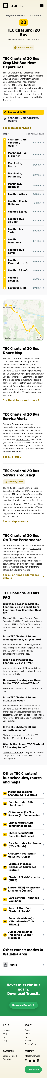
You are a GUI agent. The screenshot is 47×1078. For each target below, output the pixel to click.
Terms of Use (30, 1044)
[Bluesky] (30, 1061)
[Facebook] (34, 1060)
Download (33, 1069)
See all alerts (11, 456)
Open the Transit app (12, 424)
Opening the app (26, 373)
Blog (5, 1033)
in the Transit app (26, 738)
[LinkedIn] (38, 1060)
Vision (27, 1030)
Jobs (27, 1037)
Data (5, 1062)
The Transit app (23, 439)
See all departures (14, 521)
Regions (7, 1030)
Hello (6, 1025)
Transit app (37, 500)
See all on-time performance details (21, 576)
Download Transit (22, 1005)
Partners (8, 1051)
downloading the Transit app (16, 653)
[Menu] (42, 5)
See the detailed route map (20, 400)
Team (27, 1033)
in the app (13, 671)
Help (5, 1040)
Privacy (28, 1040)
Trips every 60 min (25, 47)
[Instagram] (26, 1060)
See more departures (16, 127)
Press (5, 1037)
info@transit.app (32, 1055)
